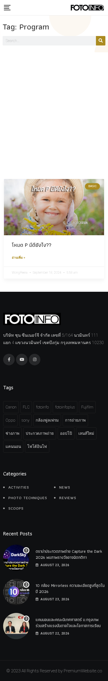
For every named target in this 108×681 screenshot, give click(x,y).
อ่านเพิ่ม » (18, 257)
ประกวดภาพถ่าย (40, 433)
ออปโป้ (66, 433)
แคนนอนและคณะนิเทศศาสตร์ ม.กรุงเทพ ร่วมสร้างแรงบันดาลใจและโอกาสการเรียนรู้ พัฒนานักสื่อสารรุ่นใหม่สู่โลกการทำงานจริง (69, 625)
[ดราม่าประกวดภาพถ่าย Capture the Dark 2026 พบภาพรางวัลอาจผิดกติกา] (16, 558)
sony (25, 420)
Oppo (10, 420)
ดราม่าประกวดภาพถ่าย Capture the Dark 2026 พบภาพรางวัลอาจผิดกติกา (69, 554)
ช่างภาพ (12, 433)
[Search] (100, 40)
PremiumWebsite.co (83, 670)
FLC (26, 407)
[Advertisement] (54, 109)
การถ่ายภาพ (75, 420)
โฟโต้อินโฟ (37, 446)
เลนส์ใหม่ (86, 433)
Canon (11, 407)
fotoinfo (42, 407)
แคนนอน (13, 446)
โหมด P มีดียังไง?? (31, 244)
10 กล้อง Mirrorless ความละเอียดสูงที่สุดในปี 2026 (70, 588)
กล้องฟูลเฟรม (47, 420)
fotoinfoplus (65, 407)
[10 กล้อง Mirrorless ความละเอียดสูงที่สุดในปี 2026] (16, 592)
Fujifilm (87, 407)
